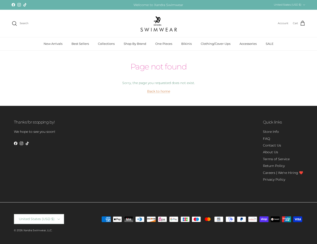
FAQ (266, 139)
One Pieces (163, 44)
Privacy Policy (274, 179)
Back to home (158, 91)
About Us (270, 152)
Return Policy (274, 166)
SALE (270, 44)
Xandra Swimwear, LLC (37, 230)
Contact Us (272, 145)
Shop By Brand (135, 44)
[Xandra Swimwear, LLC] (158, 23)
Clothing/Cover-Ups (215, 44)
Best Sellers (80, 44)
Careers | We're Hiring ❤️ (283, 173)
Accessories (248, 44)
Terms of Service (276, 159)
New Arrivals (53, 44)
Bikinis (186, 44)
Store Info (271, 132)
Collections (106, 44)
